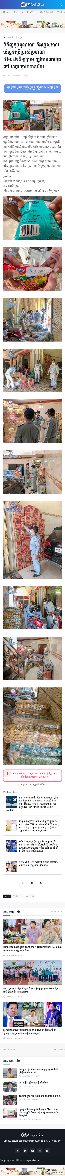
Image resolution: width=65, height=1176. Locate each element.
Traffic (31, 12)
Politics (18, 12)
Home (6, 12)
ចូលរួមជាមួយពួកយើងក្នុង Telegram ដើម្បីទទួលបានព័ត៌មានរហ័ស (32, 88)
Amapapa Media (29, 1160)
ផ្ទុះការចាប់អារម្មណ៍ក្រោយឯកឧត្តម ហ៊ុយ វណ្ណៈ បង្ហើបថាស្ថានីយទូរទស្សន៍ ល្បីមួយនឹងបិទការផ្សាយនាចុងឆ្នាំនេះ (29, 1032)
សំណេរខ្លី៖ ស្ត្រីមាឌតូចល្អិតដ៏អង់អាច (33, 1082)
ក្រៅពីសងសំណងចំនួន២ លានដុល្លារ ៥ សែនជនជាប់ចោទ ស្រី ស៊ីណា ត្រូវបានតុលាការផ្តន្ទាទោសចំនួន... (32, 949)
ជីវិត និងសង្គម (17, 37)
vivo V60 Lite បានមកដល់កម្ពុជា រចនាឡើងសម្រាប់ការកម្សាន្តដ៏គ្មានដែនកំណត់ (38, 864)
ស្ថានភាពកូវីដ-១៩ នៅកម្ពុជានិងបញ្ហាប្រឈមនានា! (40, 1096)
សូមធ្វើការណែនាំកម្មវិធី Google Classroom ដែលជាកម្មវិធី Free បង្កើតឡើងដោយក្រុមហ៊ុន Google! (39, 1112)
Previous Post (9, 1049)
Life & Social (46, 12)
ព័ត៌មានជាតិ (30, 896)
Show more (56, 912)
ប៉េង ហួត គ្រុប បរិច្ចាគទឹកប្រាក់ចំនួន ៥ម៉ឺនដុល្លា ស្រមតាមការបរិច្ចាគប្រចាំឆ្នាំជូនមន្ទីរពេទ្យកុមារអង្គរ (31, 990)
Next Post (58, 1049)
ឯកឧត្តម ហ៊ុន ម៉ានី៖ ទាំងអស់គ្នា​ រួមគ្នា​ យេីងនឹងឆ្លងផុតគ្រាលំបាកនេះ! (38, 1071)
